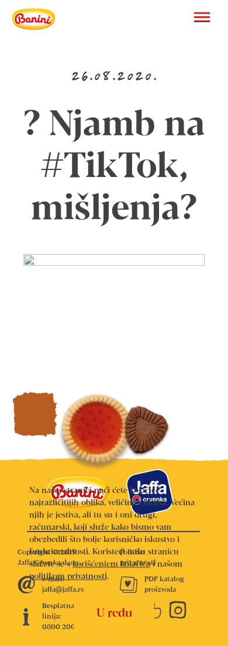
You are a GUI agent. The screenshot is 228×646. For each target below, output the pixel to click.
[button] (202, 19)
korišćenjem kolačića (111, 564)
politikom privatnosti (68, 576)
